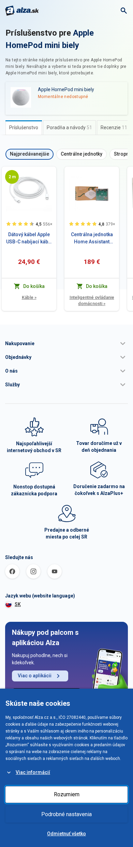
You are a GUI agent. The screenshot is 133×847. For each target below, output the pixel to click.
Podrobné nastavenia (66, 814)
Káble (29, 297)
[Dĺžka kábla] (12, 177)
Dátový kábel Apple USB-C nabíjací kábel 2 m (29, 238)
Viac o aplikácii (34, 675)
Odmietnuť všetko (66, 833)
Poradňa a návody (69, 127)
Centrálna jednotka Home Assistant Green (92, 238)
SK (18, 604)
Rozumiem (66, 794)
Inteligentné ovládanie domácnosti (92, 300)
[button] (66, 343)
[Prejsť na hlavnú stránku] (22, 10)
